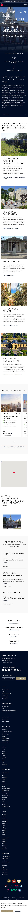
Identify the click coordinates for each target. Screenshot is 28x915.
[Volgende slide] (17, 442)
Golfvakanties (5, 872)
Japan (3, 760)
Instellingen (17, 911)
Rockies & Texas (5, 790)
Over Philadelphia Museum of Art (12, 375)
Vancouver (4, 816)
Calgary (3, 827)
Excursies (4, 736)
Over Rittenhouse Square (10, 325)
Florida (3, 786)
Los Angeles (4, 818)
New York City (5, 821)
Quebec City (4, 845)
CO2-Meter (4, 729)
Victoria (3, 825)
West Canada (5, 774)
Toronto (3, 834)
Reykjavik (4, 828)
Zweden (3, 755)
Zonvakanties (4, 869)
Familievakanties (5, 871)
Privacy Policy (21, 897)
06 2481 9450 (14, 636)
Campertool (4, 733)
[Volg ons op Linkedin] (3, 670)
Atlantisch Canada (6, 806)
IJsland (3, 753)
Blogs (3, 708)
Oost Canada (5, 804)
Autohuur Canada (5, 742)
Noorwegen (4, 757)
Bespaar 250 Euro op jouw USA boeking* (14, 1)
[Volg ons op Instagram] (12, 670)
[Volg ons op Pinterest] (18, 670)
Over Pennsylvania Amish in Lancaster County (14, 178)
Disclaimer (14, 897)
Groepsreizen (5, 874)
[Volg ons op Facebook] (6, 670)
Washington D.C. (5, 837)
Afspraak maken (5, 695)
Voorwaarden (5, 697)
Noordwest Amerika (6, 788)
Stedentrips (4, 863)
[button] (12, 522)
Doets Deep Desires (6, 862)
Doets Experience (5, 721)
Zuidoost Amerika (5, 792)
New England (4, 797)
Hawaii (3, 799)
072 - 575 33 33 (14, 643)
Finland (3, 758)
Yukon (3, 802)
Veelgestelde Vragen (6, 693)
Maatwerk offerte (5, 734)
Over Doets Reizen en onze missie (9, 710)
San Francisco (5, 819)
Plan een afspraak (14, 629)
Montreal (4, 830)
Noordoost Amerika (6, 795)
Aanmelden (21, 678)
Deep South (4, 793)
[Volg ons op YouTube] (9, 670)
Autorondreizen (5, 858)
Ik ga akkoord (7, 911)
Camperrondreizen (6, 856)
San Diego (4, 847)
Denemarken (4, 764)
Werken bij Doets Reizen (7, 712)
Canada (3, 751)
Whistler (3, 823)
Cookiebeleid (10, 899)
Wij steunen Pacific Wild (7, 731)
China (3, 762)
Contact (3, 691)
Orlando (3, 832)
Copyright (18, 899)
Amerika (3, 749)
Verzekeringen (5, 698)
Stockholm (4, 836)
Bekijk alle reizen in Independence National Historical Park (14, 447)
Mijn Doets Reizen (5, 689)
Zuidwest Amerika (5, 772)
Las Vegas (4, 814)
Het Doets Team (5, 706)
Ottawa (3, 843)
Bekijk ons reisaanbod (10, 41)
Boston (3, 839)
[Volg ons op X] (21, 670)
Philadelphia (4, 848)
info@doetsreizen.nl (14, 623)
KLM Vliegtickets (5, 738)
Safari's (3, 867)
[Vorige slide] (11, 442)
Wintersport (4, 865)
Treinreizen (4, 860)
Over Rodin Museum (8, 275)
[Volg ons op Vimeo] (15, 670)
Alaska (3, 801)
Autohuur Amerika (5, 740)
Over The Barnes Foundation (11, 228)
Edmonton (4, 841)
